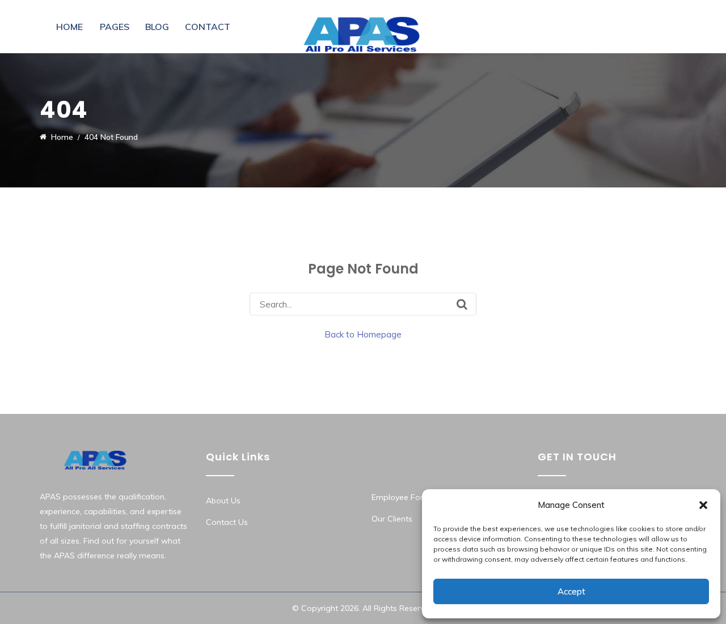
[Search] (462, 304)
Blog (157, 26)
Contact (207, 26)
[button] (703, 505)
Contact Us (227, 522)
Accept (571, 591)
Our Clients (392, 519)
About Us (223, 500)
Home (69, 26)
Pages (114, 26)
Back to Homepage (363, 334)
